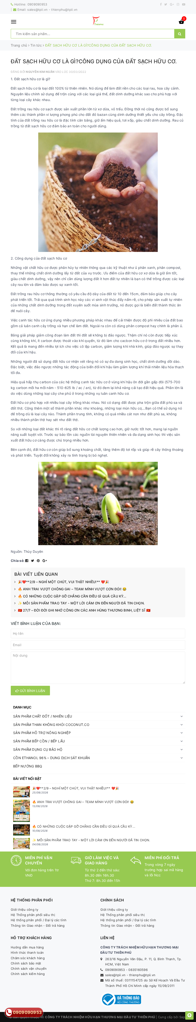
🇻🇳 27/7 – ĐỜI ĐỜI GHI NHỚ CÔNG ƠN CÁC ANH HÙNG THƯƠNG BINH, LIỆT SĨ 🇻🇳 (84, 610)
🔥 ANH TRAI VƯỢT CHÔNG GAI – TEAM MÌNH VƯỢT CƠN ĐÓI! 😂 (72, 589)
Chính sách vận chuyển (29, 968)
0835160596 (138, 970)
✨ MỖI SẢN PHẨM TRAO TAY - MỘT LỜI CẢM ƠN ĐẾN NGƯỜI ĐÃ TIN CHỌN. (81, 603)
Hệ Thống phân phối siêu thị (33, 915)
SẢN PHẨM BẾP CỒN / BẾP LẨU (39, 741)
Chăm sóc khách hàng (28, 958)
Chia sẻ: (17, 561)
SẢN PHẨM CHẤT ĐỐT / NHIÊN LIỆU (42, 716)
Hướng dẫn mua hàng (27, 947)
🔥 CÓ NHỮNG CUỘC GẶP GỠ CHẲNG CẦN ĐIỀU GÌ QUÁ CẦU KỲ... (72, 596)
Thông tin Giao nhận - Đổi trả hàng (38, 925)
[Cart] (181, 23)
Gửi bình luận (32, 691)
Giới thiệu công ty (24, 909)
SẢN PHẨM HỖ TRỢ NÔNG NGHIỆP (42, 733)
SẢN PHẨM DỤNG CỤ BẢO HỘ (37, 749)
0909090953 (37, 4)
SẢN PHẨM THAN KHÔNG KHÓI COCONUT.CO (51, 725)
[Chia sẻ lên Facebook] (27, 561)
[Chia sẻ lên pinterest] (39, 561)
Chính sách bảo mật (26, 963)
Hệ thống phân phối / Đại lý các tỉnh (38, 920)
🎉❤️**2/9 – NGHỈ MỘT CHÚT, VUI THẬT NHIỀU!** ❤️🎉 (63, 582)
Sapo (183, 1017)
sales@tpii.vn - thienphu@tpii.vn (52, 9)
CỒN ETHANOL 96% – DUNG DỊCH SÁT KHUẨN (51, 758)
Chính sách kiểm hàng (28, 974)
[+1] (45, 561)
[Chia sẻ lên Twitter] (33, 561)
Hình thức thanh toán (27, 952)
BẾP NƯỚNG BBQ (27, 766)
